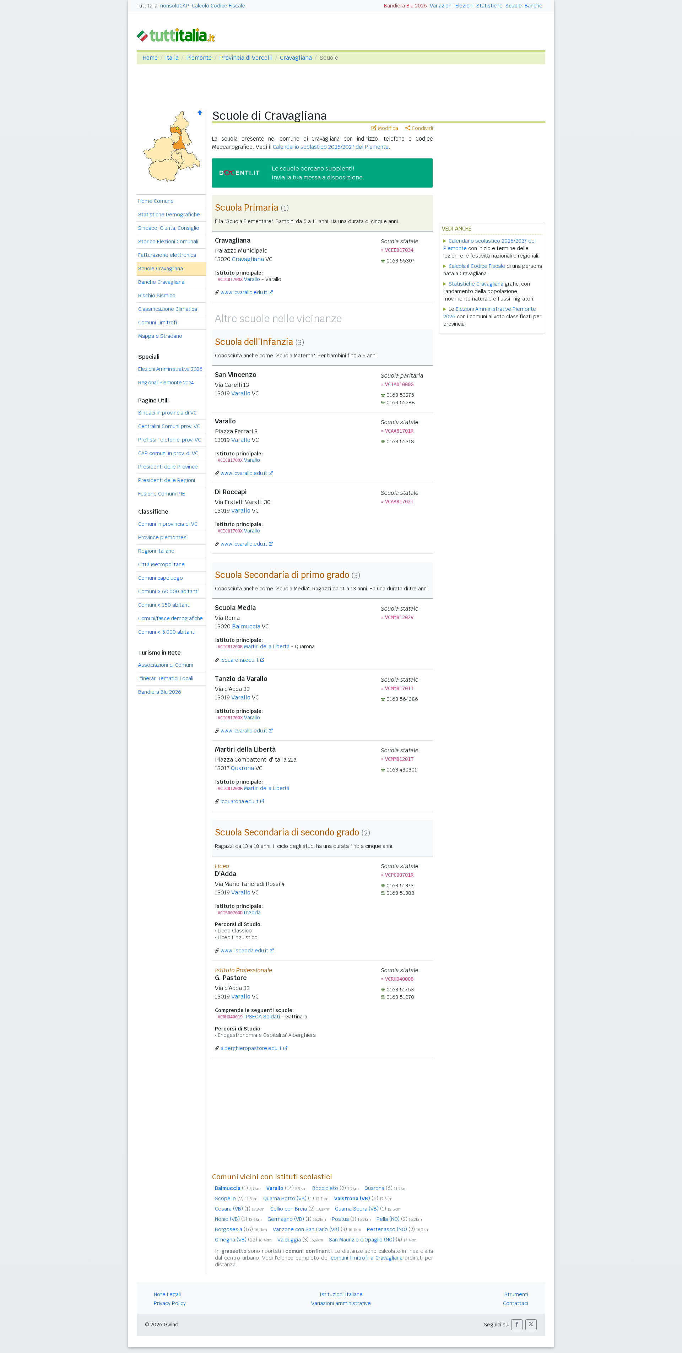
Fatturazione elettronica (167, 255)
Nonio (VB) (238, 1219)
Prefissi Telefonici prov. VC (169, 440)
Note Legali (167, 1294)
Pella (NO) (399, 1219)
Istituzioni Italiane (341, 1294)
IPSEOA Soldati (262, 1016)
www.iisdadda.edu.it (244, 950)
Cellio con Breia (299, 1209)
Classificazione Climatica (167, 309)
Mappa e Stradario (160, 336)
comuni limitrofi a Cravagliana (366, 1258)
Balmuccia (246, 626)
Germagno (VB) (296, 1219)
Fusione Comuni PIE (161, 494)
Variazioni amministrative (341, 1303)
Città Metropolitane (161, 564)
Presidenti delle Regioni (166, 480)
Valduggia (300, 1239)
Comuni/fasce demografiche (170, 618)
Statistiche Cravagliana (476, 284)
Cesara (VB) (240, 1209)
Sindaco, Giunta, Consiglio (168, 228)
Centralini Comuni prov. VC (169, 426)
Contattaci (515, 1303)
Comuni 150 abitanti (164, 605)
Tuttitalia (147, 5)
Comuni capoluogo (160, 578)
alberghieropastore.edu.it (251, 1048)
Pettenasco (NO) (398, 1229)
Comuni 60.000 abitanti (168, 591)
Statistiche (489, 5)
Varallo (252, 279)
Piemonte (199, 57)
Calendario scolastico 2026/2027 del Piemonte (331, 147)
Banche (533, 5)
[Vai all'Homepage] (179, 34)
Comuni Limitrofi (157, 322)
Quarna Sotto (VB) (296, 1198)
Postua (351, 1219)
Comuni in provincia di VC (167, 524)
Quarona (242, 768)
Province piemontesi (163, 537)
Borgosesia (241, 1229)
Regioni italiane (156, 551)
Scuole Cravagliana (160, 268)
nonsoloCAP (174, 5)
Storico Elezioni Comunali (168, 241)
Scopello (236, 1198)
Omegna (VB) (243, 1239)
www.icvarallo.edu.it (244, 292)
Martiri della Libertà (266, 646)
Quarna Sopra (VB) (368, 1209)
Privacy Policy (170, 1303)
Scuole (513, 5)
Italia (172, 57)
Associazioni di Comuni (165, 665)
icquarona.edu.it (240, 660)
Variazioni (441, 5)
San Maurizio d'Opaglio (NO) (373, 1239)
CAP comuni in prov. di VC (168, 453)
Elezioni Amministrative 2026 (170, 369)
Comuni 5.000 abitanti (166, 632)
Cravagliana (296, 57)
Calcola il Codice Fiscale (477, 266)
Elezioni (464, 5)
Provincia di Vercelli (245, 57)
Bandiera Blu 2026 (405, 5)
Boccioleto (335, 1188)
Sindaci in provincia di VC (167, 413)
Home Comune (156, 201)
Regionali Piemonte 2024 (166, 382)
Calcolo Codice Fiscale (218, 5)
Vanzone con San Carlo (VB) (317, 1229)
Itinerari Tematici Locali (165, 678)
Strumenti (516, 1294)
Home (150, 57)
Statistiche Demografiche (169, 214)
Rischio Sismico (156, 295)
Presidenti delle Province (168, 467)
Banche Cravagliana (161, 282)
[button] (517, 1324)
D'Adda (252, 912)
